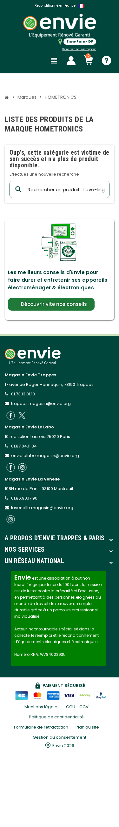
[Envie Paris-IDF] (59, 26)
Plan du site (87, 727)
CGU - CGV (77, 707)
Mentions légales (42, 707)
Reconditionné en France (55, 5)
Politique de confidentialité (56, 717)
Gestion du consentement (59, 737)
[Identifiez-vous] (71, 60)
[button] (51, 304)
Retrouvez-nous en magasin (79, 49)
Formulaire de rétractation (41, 727)
